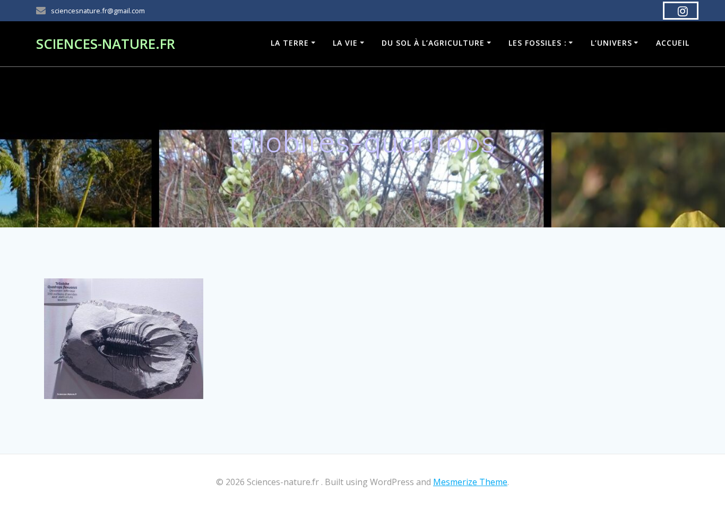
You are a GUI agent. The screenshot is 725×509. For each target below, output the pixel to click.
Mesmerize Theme (470, 482)
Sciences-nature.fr (105, 44)
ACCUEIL (672, 43)
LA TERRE (290, 43)
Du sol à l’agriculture (433, 43)
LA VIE (345, 43)
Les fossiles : (537, 43)
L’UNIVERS (611, 43)
